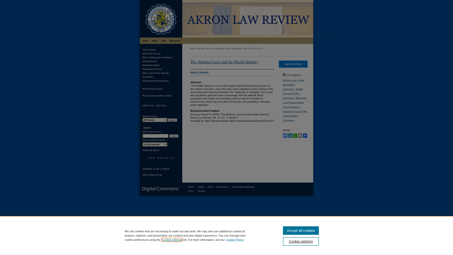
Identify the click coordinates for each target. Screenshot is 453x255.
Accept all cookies (301, 231)
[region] (226, 235)
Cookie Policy (235, 239)
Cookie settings (172, 239)
